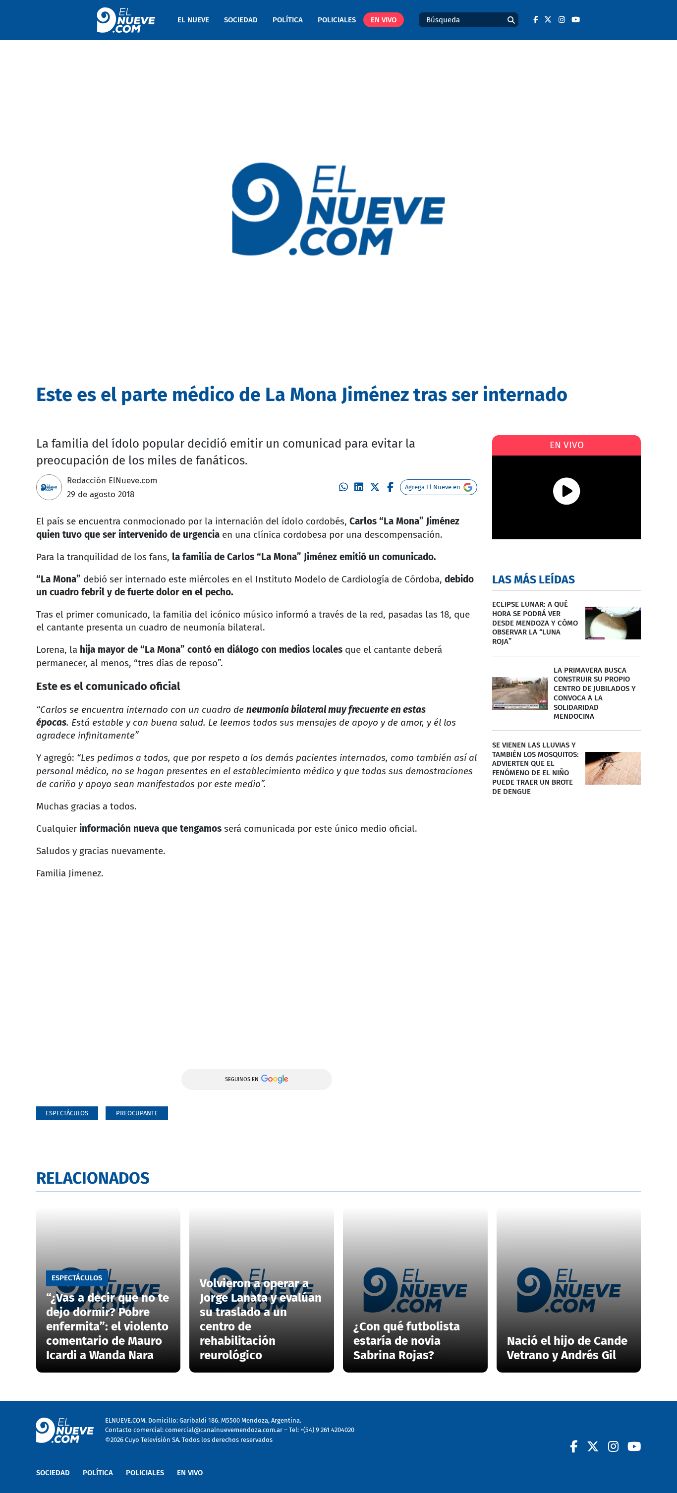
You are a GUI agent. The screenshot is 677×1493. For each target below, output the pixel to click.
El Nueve (193, 19)
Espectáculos (67, 1113)
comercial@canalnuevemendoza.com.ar (223, 1430)
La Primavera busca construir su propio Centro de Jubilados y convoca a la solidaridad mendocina (595, 693)
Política (288, 19)
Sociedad (241, 19)
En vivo (383, 19)
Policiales (337, 19)
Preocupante (137, 1113)
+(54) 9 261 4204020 (327, 1430)
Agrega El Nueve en (432, 487)
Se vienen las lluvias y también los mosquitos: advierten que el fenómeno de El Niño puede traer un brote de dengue (535, 768)
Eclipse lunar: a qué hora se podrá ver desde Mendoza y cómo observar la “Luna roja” (535, 623)
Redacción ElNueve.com (112, 480)
